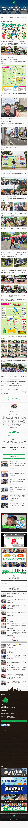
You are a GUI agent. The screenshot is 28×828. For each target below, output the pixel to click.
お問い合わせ (14, 721)
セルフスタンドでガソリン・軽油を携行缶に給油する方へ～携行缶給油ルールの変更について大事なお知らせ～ (16, 662)
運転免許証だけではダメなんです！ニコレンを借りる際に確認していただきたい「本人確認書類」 (16, 625)
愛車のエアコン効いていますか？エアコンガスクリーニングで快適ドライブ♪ (18, 505)
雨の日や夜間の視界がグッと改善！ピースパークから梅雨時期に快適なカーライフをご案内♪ (18, 496)
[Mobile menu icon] (26, 2)
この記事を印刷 (14, 398)
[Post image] (4, 464)
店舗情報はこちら (14, 427)
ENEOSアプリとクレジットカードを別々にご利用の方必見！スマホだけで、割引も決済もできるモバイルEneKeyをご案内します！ (16, 676)
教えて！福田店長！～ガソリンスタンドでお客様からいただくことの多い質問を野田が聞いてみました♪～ (16, 612)
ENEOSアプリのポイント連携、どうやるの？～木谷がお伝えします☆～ (18, 472)
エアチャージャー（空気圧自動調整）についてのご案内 (16, 600)
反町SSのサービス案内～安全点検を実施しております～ (16, 618)
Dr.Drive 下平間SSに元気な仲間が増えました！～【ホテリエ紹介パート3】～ (16, 606)
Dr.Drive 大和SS (12, 435)
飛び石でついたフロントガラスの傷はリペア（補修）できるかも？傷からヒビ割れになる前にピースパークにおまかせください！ (18, 464)
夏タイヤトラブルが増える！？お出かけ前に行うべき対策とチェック (18, 488)
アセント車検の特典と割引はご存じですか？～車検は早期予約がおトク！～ (16, 594)
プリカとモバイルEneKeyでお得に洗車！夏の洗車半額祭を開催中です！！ (18, 481)
